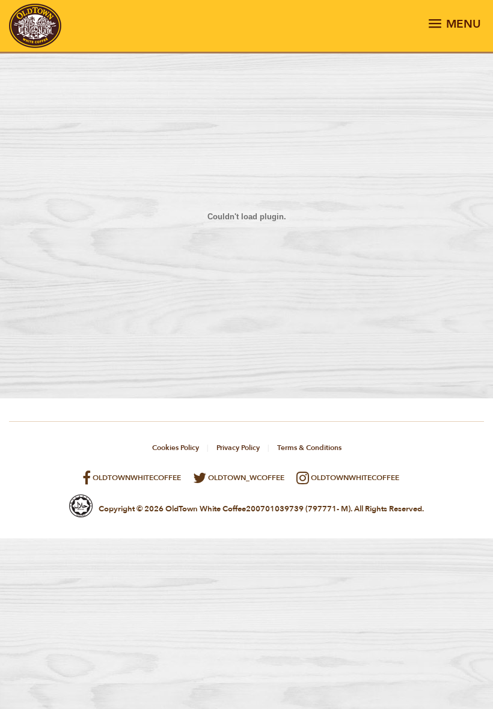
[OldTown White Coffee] (35, 45)
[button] (454, 26)
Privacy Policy (238, 447)
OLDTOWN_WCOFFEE (245, 477)
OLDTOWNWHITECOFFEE (136, 477)
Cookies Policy (175, 447)
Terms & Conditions (309, 447)
